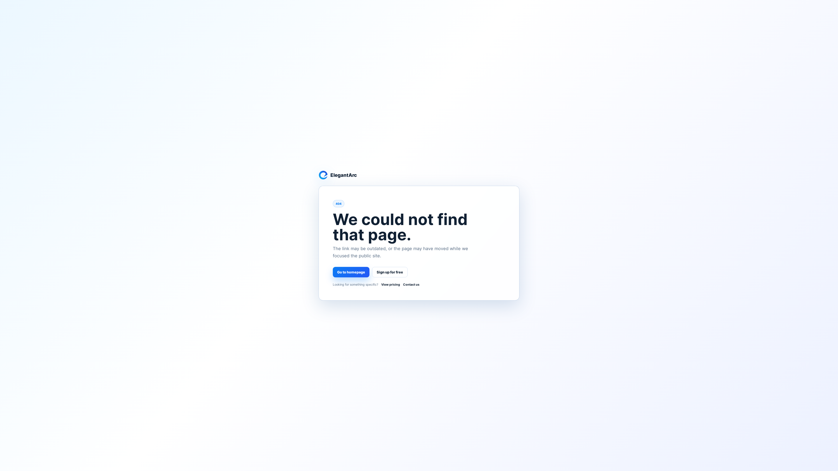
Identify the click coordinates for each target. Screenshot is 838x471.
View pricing (390, 284)
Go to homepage (351, 272)
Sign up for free (390, 272)
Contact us (411, 284)
